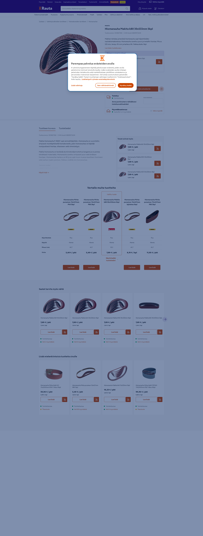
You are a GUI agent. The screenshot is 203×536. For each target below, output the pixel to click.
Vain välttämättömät (105, 85)
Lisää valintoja (76, 85)
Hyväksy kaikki (126, 85)
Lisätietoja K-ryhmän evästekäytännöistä (98, 79)
